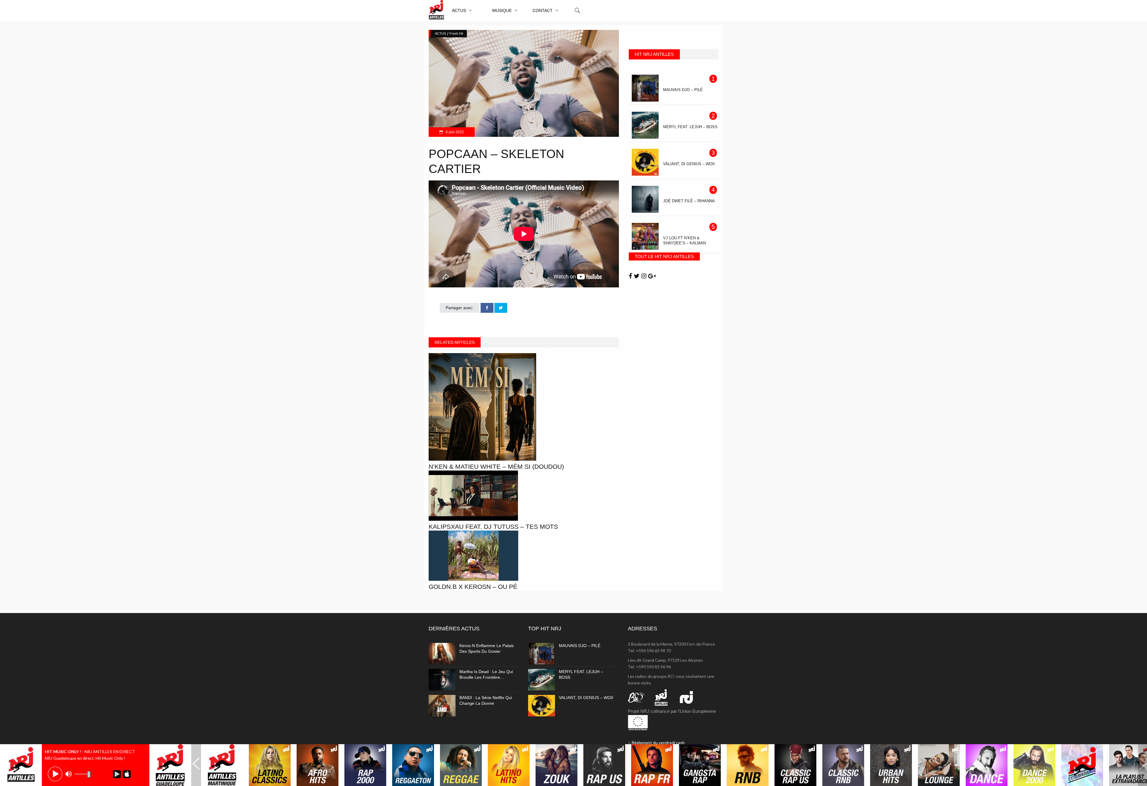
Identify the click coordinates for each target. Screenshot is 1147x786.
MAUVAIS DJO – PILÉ (579, 645)
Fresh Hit (456, 33)
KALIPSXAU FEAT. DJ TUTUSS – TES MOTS (493, 526)
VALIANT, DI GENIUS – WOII (586, 697)
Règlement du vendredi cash (658, 742)
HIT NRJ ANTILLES (654, 54)
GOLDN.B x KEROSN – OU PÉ (473, 586)
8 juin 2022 (454, 132)
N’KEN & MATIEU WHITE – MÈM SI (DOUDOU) (496, 466)
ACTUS (440, 33)
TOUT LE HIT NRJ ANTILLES (664, 256)
